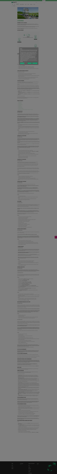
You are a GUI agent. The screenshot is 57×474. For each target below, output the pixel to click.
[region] (28, 56)
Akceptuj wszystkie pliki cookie (35, 63)
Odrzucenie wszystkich (29, 63)
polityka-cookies (21, 61)
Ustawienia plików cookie (22, 63)
